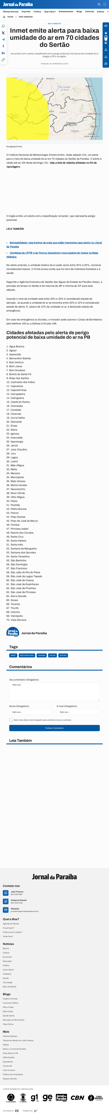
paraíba (41, 655)
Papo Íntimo (8, 1024)
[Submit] (99, 4)
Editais (100, 12)
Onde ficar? (8, 937)
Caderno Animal (10, 999)
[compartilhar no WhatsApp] (3, 26)
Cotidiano (7, 974)
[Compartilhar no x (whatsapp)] (3, 33)
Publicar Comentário (54, 728)
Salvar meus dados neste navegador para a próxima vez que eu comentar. (42, 720)
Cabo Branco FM (10, 1053)
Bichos (6, 949)
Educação (7, 961)
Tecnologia (7, 983)
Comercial (7, 1066)
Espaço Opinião (10, 1079)
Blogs (79, 12)
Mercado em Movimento (13, 1020)
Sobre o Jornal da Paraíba (14, 1049)
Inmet (13, 655)
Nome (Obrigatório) (19, 706)
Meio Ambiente (9, 987)
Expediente (8, 1062)
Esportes (26, 12)
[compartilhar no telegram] (3, 39)
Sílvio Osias (8, 1012)
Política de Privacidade (13, 1075)
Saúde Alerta (8, 1016)
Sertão (63, 655)
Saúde (6, 978)
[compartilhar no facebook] (3, 46)
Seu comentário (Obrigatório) (24, 680)
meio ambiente (26, 17)
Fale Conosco (9, 1070)
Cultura (6, 953)
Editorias (89, 12)
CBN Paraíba (8, 1058)
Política (37, 12)
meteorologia (27, 655)
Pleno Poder (8, 1007)
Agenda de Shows (11, 924)
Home (10, 17)
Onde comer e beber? (12, 932)
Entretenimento (66, 12)
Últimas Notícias (11, 12)
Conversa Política (10, 1003)
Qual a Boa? (50, 12)
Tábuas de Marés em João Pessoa (18, 1041)
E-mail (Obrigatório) (67, 706)
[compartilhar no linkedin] (3, 53)
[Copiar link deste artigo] (3, 60)
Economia (7, 957)
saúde (52, 655)
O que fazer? (8, 928)
